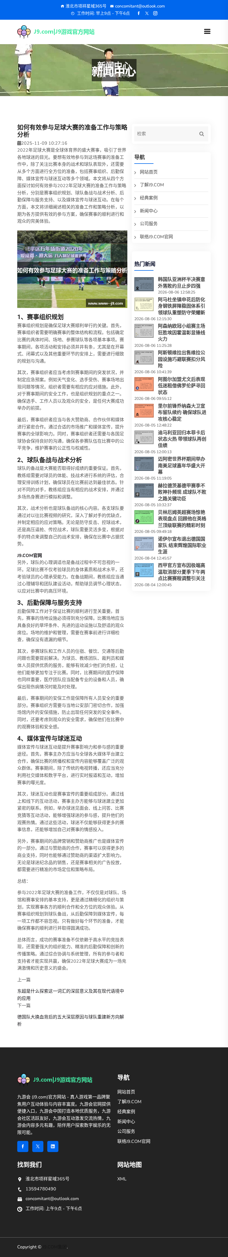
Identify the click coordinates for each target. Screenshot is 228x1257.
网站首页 (149, 172)
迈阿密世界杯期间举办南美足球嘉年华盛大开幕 (181, 465)
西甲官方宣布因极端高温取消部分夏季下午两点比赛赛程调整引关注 (181, 572)
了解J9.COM (152, 185)
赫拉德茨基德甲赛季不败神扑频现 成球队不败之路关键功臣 (182, 492)
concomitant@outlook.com (140, 6)
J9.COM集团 (55, 1247)
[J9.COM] (65, 32)
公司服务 (149, 224)
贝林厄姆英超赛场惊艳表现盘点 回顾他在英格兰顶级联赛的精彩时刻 (182, 519)
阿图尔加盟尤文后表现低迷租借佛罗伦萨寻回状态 (181, 386)
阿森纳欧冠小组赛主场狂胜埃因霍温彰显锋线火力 (181, 332)
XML (122, 1179)
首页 (101, 75)
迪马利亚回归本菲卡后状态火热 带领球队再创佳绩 (182, 439)
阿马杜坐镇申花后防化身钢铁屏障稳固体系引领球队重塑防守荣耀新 (181, 306)
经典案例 (149, 198)
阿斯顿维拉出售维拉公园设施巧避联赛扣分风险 (181, 359)
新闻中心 (149, 211)
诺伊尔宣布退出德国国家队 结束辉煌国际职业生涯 (182, 545)
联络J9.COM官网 (156, 237)
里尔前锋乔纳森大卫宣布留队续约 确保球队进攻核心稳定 (182, 412)
